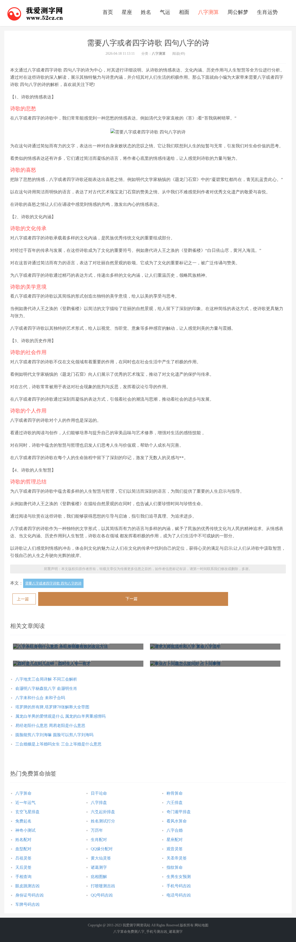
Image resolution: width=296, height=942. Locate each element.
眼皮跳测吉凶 (27, 886)
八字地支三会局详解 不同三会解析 (46, 679)
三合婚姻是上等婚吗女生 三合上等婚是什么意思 (58, 744)
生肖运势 (267, 12)
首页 (108, 12)
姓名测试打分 (103, 821)
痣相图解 (99, 877)
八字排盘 (99, 802)
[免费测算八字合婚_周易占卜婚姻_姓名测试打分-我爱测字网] (35, 13)
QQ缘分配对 (102, 849)
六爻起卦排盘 (103, 812)
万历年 (97, 830)
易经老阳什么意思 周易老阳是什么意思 (50, 725)
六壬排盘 (174, 802)
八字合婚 (174, 830)
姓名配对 (23, 839)
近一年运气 (25, 802)
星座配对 (174, 839)
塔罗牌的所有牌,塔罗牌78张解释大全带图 (52, 707)
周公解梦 (237, 12)
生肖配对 (99, 839)
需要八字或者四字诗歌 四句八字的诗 (53, 583)
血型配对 (23, 849)
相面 (184, 12)
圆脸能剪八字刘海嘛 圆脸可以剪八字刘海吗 (54, 735)
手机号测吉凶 (156, 932)
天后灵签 (23, 867)
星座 (127, 12)
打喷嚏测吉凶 (103, 886)
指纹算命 (174, 867)
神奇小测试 (25, 830)
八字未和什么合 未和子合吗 (40, 698)
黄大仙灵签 (101, 858)
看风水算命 (176, 821)
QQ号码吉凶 (102, 895)
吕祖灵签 (23, 858)
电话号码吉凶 (178, 895)
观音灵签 (174, 849)
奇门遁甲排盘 (178, 812)
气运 (165, 12)
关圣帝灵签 (176, 858)
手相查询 (23, 877)
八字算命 (23, 793)
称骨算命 (174, 793)
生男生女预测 (178, 877)
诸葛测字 (99, 867)
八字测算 (208, 12)
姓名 (146, 12)
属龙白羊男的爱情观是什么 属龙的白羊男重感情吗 (60, 716)
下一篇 (131, 599)
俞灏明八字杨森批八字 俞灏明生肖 (46, 688)
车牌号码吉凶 (27, 904)
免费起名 (23, 821)
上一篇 (23, 599)
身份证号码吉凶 (29, 895)
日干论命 (99, 793)
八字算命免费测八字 (129, 932)
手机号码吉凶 (178, 886)
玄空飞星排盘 (27, 812)
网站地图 (201, 925)
